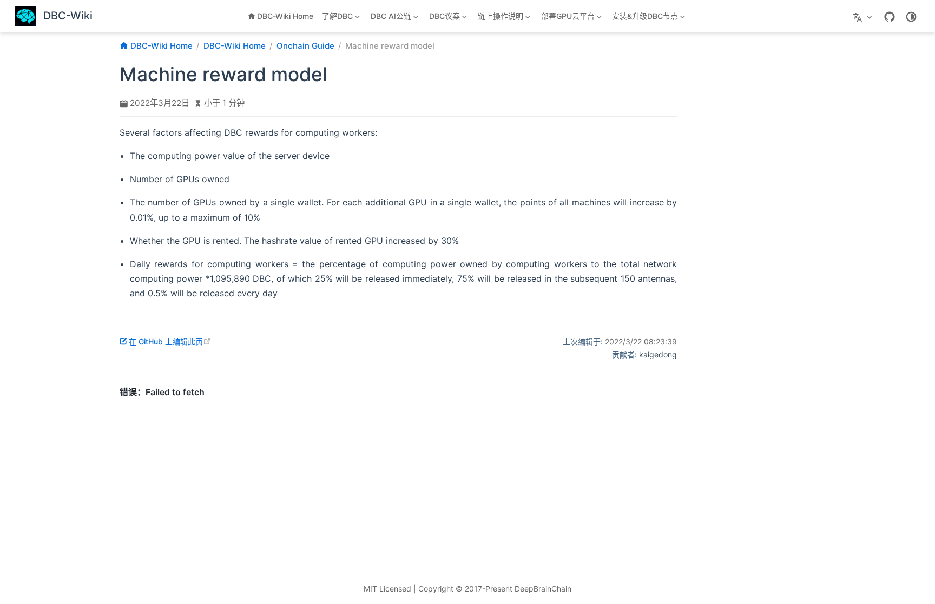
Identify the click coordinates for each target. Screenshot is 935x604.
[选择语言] (864, 16)
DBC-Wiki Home (285, 16)
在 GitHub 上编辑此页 (170, 341)
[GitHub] (889, 16)
